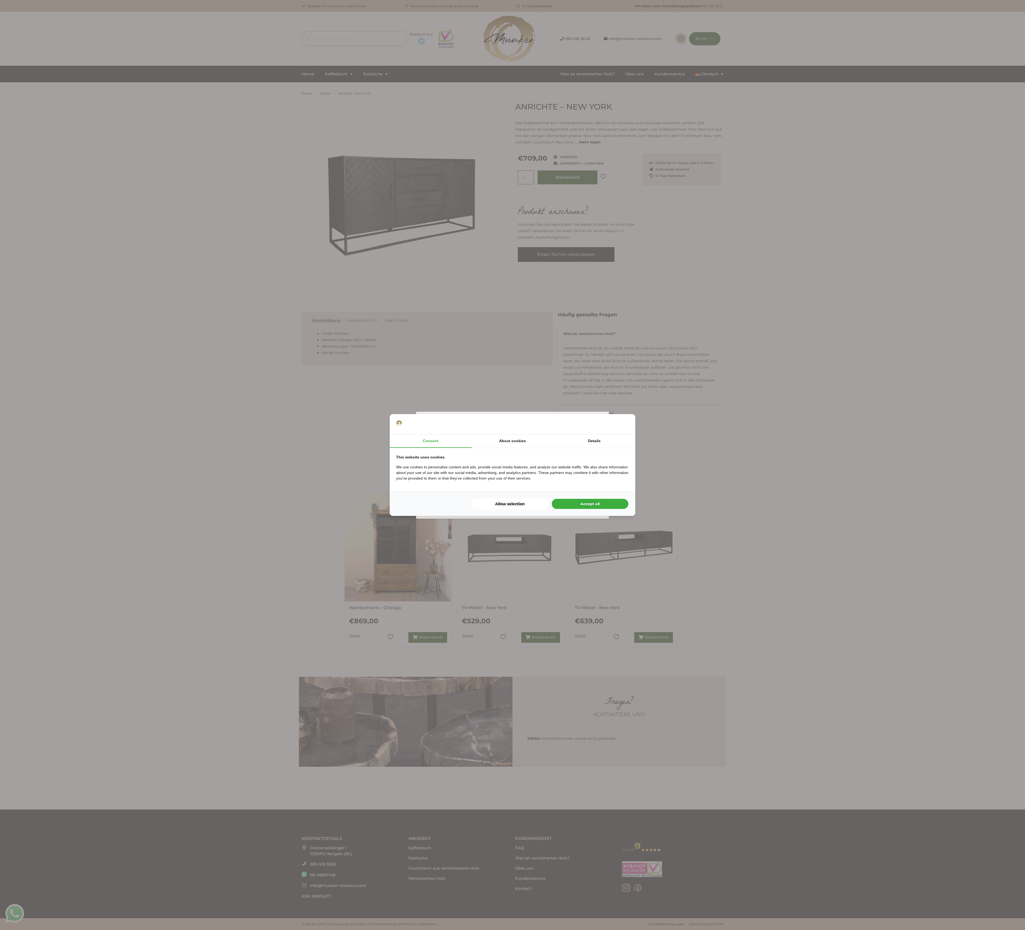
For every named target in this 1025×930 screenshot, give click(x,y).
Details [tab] (594, 441)
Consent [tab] (430, 441)
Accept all (590, 503)
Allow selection (510, 503)
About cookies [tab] (512, 441)
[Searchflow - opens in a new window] (622, 424)
